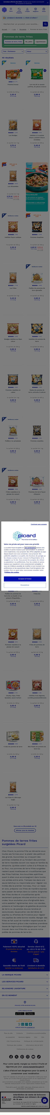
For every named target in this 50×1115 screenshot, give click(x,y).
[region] (25, 556)
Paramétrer (25, 585)
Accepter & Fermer (24, 579)
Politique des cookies (11, 572)
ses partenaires (30, 548)
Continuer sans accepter (39, 524)
